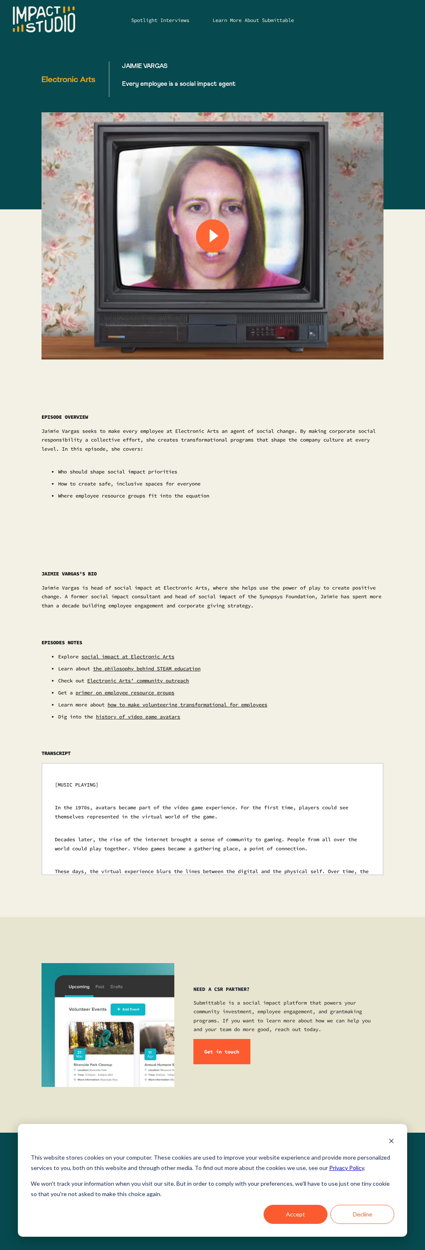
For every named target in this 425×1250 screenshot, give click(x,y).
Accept (295, 1214)
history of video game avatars (138, 717)
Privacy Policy (346, 1167)
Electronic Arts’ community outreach (138, 680)
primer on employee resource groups (125, 692)
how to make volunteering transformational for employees (187, 704)
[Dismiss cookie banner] (391, 1142)
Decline (362, 1214)
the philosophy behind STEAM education (146, 668)
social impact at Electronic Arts (127, 656)
